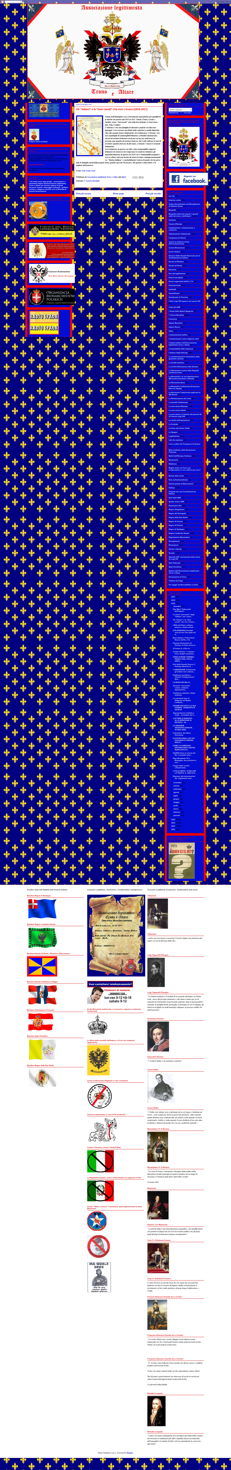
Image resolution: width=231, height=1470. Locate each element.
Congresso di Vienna (177, 238)
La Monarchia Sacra (177, 383)
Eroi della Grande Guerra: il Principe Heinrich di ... (184, 665)
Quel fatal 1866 (175, 498)
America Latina (175, 200)
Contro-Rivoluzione (177, 248)
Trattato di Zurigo (176, 581)
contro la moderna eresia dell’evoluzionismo (179, 243)
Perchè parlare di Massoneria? (181, 484)
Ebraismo (172, 270)
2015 (173, 603)
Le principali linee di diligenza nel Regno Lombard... (182, 700)
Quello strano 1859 (176, 502)
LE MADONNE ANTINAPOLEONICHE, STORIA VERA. (183, 728)
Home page (118, 193)
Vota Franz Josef (88, 171)
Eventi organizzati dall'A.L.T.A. (181, 281)
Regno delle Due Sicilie (178, 517)
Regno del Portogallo (177, 513)
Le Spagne (173, 432)
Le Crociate (173, 424)
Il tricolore (173, 319)
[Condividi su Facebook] (140, 177)
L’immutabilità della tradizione (181, 349)
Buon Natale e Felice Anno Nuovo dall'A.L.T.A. (184, 639)
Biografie (172, 210)
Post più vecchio (153, 193)
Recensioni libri (175, 506)
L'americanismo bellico (178, 335)
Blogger (130, 1453)
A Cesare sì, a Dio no (181, 648)
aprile (175, 806)
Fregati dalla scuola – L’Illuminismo (182, 767)
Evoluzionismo (175, 285)
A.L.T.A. (172, 196)
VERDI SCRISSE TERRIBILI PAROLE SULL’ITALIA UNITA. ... (183, 659)
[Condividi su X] (138, 177)
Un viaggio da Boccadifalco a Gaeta (183, 585)
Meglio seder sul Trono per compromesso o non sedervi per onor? (185, 469)
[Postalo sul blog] (136, 177)
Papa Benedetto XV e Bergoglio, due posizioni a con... (184, 760)
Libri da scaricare (176, 440)
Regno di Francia (176, 521)
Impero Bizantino (176, 323)
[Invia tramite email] (133, 177)
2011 (173, 829)
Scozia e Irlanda (175, 549)
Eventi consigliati (176, 277)
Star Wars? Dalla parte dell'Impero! (182, 610)
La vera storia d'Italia (177, 410)
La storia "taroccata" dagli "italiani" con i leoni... (184, 616)
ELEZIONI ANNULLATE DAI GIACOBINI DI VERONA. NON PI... (184, 740)
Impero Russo (174, 327)
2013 (173, 823)
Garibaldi (172, 289)
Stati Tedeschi (174, 563)
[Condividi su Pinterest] (142, 177)
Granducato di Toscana (178, 297)
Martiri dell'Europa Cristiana (180, 456)
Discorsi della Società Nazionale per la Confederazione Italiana (184, 257)
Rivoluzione (173, 545)
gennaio (177, 815)
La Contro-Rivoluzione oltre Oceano (183, 367)
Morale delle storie (176, 476)
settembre (177, 789)
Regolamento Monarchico (179, 537)
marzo (176, 809)
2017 (173, 597)
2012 (173, 826)
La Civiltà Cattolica (176, 363)
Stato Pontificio (175, 567)
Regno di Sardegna (176, 529)
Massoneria (173, 460)
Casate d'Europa (175, 224)
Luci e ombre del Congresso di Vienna (184, 444)
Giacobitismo (174, 293)
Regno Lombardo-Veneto (179, 533)
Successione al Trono (177, 577)
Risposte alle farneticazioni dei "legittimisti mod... (184, 777)
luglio (176, 796)
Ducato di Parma (175, 266)
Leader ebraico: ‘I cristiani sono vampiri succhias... (184, 653)
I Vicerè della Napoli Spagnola (181, 311)
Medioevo (173, 464)
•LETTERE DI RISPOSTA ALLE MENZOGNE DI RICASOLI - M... (182, 720)
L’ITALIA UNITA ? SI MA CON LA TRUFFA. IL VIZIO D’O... (184, 772)
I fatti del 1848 (174, 307)
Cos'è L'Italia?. (175, 252)
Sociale (172, 553)
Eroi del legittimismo (177, 274)
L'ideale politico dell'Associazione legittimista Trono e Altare (183, 344)
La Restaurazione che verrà (180, 398)
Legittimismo (174, 436)
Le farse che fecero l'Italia (179, 428)
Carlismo (172, 220)
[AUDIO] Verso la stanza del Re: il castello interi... (184, 754)
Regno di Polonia (176, 525)
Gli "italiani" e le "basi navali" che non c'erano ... (184, 621)
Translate (187, 113)
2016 (173, 600)
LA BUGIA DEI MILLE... (182, 682)
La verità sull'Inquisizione (179, 420)
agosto (176, 792)
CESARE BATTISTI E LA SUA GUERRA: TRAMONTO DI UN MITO (184, 708)
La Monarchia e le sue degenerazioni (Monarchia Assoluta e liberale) (184, 378)
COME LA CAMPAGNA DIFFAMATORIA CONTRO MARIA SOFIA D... (184, 748)
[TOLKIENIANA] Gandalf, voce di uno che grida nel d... (184, 632)
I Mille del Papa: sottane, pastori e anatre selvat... (183, 626)
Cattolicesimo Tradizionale (179, 234)
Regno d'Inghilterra (176, 509)
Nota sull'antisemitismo (178, 480)
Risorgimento (174, 541)
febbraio (177, 812)
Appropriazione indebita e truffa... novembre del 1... (184, 714)
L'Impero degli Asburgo (178, 353)
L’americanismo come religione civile (184, 339)
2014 (173, 820)
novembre (177, 782)
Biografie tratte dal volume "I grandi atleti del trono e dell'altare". (183, 215)
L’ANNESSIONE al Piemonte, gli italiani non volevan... (184, 671)
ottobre (176, 786)
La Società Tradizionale (178, 402)
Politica (172, 488)
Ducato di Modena (176, 262)
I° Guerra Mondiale (92, 181)
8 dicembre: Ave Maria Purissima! (182, 734)
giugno (176, 799)
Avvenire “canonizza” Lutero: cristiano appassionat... (181, 688)
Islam (171, 331)
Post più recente (83, 193)
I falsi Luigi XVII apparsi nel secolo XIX (184, 301)
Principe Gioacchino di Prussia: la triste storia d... (184, 644)
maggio (176, 802)
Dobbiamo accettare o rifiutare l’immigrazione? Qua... (184, 677)
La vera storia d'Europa (178, 406)
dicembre (177, 606)
